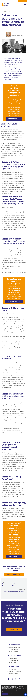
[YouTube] (19, 679)
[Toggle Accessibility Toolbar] (25, 694)
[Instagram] (12, 679)
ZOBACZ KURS (13, 119)
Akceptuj (5, 693)
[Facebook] (8, 679)
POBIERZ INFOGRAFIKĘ (14, 574)
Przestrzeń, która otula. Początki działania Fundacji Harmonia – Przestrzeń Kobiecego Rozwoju (14, 593)
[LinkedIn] (16, 679)
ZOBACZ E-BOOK (13, 301)
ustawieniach (23, 690)
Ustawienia (12, 693)
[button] (14, 629)
